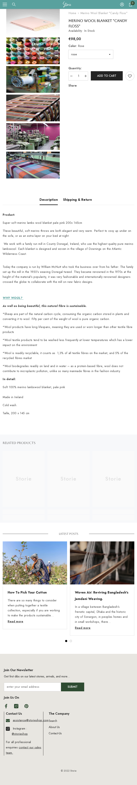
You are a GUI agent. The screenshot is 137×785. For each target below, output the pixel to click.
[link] (24, 511)
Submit (73, 687)
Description (49, 199)
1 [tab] (66, 641)
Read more (15, 621)
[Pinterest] (26, 706)
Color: (76, 46)
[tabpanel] (34, 585)
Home (72, 13)
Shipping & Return (77, 199)
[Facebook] (6, 706)
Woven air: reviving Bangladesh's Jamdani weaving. (102, 595)
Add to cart (106, 76)
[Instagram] (16, 706)
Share (72, 86)
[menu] (5, 4)
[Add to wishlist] (129, 76)
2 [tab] (71, 641)
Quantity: (75, 68)
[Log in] (122, 4)
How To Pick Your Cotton (27, 592)
